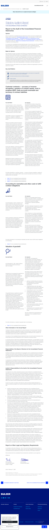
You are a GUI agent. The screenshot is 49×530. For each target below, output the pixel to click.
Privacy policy (9, 519)
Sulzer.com (41, 522)
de (46, 1)
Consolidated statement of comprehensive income (29, 38)
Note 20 (8, 179)
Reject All (9, 524)
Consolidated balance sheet (22, 37)
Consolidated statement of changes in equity (14, 39)
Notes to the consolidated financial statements (25, 40)
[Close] (17, 516)
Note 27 (8, 244)
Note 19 (8, 178)
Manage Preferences (9, 526)
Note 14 (8, 325)
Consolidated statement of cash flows (33, 39)
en (47, 1)
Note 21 (8, 181)
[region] (10, 522)
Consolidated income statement (12, 38)
